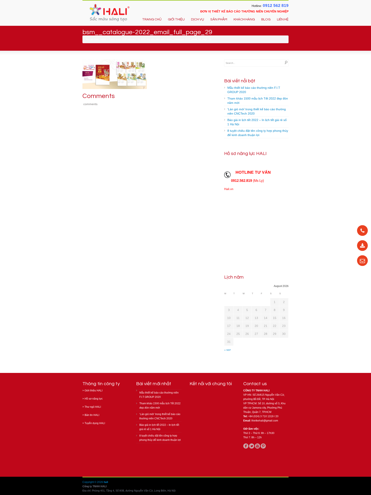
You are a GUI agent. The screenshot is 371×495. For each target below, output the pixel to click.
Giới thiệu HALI (93, 390)
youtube (257, 446)
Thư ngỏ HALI (93, 406)
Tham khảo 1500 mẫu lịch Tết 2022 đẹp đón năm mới (136, 39)
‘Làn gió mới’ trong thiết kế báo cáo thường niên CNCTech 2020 (256, 111)
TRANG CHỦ (151, 19)
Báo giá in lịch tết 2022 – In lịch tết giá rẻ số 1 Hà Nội (257, 122)
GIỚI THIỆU (176, 19)
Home (103, 39)
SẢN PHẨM (218, 19)
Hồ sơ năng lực (94, 398)
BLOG (266, 19)
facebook (245, 446)
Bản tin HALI (92, 415)
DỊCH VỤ (197, 19)
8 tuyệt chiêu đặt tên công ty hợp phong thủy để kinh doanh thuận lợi (257, 133)
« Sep (227, 350)
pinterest (263, 446)
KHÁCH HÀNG (244, 19)
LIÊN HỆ (283, 19)
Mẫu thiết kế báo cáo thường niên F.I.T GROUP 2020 (253, 90)
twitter (251, 446)
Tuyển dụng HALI (95, 423)
